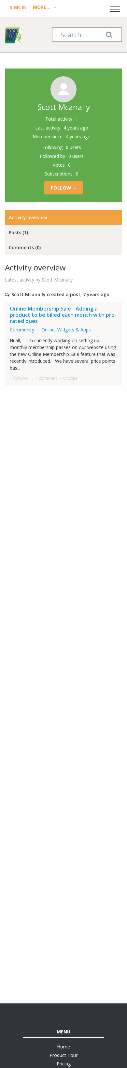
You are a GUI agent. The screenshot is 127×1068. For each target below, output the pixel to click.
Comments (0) (25, 247)
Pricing (64, 1063)
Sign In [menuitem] (19, 7)
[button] (115, 8)
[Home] (13, 35)
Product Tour (63, 1055)
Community (22, 330)
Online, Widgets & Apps (66, 330)
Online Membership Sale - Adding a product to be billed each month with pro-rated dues (63, 315)
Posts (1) (18, 232)
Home (63, 1047)
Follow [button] (61, 187)
